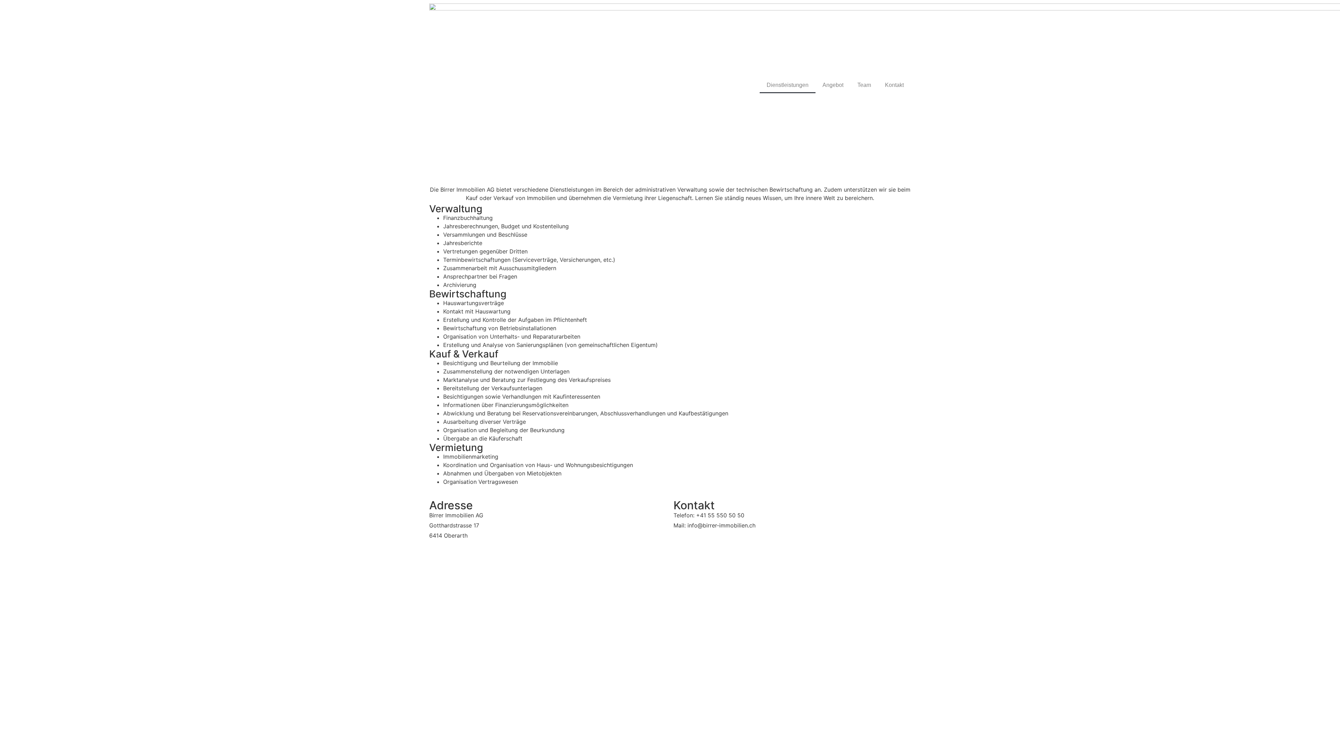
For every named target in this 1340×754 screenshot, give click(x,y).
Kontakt (894, 85)
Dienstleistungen (788, 85)
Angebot (832, 85)
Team (864, 85)
